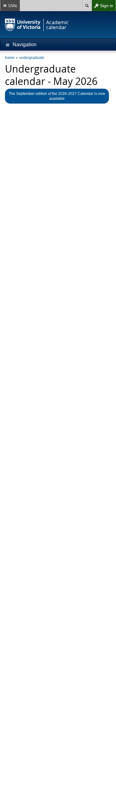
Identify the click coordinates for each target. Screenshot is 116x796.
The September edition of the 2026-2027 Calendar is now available (57, 96)
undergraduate (31, 58)
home (10, 58)
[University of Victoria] (23, 25)
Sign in (102, 7)
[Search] (87, 5)
